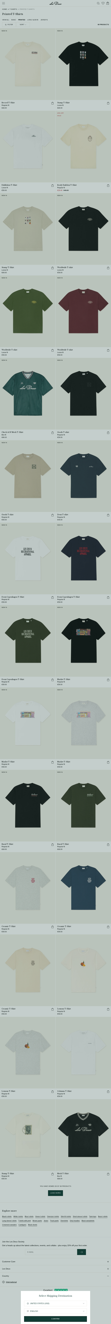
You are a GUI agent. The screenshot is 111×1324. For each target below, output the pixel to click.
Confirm (55, 1319)
